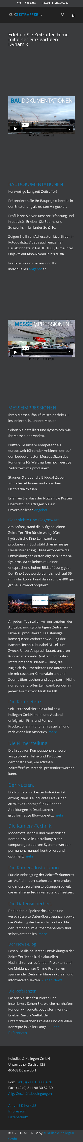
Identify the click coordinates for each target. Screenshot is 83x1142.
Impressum (17, 1111)
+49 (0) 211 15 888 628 (34, 1082)
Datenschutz (18, 1117)
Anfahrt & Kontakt (22, 1105)
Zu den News (52, 980)
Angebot (35, 269)
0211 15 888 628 (26, 3)
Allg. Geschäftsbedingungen (30, 1093)
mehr (53, 732)
